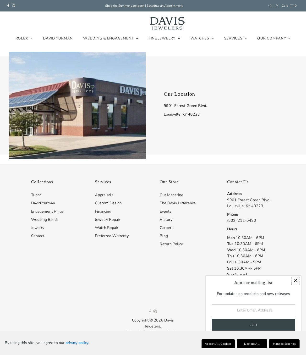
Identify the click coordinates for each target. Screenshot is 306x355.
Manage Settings (284, 344)
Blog (164, 236)
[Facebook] (8, 5)
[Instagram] (13, 5)
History (166, 219)
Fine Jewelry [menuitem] (163, 38)
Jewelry (37, 227)
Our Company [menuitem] (272, 38)
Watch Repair (106, 227)
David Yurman (43, 203)
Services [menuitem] (234, 38)
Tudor (36, 195)
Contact (37, 236)
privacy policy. (77, 342)
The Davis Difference (178, 203)
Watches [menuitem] (200, 38)
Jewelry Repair (107, 219)
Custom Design (108, 203)
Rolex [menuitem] (22, 38)
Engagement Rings (47, 211)
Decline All (252, 344)
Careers (166, 227)
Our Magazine (171, 195)
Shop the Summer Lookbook (124, 6)
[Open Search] (270, 6)
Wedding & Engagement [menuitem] (109, 38)
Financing (103, 211)
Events (165, 211)
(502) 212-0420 (241, 220)
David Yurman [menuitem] (58, 38)
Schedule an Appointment (165, 6)
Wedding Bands (45, 219)
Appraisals (104, 195)
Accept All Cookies (218, 344)
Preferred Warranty (112, 236)
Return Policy (171, 244)
